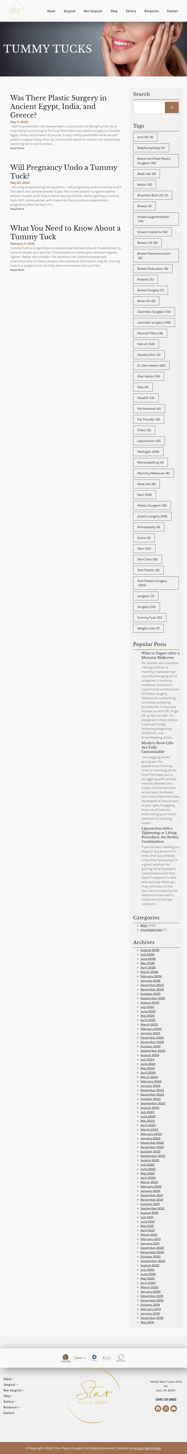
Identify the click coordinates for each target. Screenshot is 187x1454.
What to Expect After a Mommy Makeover (161, 655)
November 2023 (152, 1095)
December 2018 (151, 1318)
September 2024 (152, 1051)
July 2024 (147, 1059)
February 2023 (151, 1134)
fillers (144, 430)
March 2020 (149, 1287)
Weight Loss (148, 628)
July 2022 (147, 1165)
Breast (144, 206)
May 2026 (147, 963)
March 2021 (148, 1235)
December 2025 (152, 985)
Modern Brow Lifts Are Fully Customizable (157, 747)
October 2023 (150, 1099)
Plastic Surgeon (152, 505)
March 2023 (149, 1130)
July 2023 (147, 1112)
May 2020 (147, 1278)
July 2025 (147, 1007)
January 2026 (150, 981)
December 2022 (152, 1143)
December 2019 (151, 1296)
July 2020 (147, 1270)
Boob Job (146, 174)
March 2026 (149, 972)
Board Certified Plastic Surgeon (154, 161)
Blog (143, 925)
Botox (144, 184)
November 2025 (152, 989)
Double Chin (149, 355)
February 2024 (151, 1081)
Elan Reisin (148, 376)
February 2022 (151, 1186)
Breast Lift (147, 243)
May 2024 (147, 1068)
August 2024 (149, 1055)
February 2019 (150, 1309)
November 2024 (152, 1042)
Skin (144, 549)
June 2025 (148, 1011)
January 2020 (150, 1292)
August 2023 (149, 1108)
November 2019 (151, 1300)
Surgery (146, 607)
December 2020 (152, 1248)
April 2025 (148, 1020)
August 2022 (149, 1160)
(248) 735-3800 (165, 1399)
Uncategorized (151, 930)
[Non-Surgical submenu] (23, 1390)
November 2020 (152, 1252)
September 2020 (152, 1261)
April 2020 (148, 1283)
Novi (144, 495)
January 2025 (150, 1033)
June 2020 (148, 1274)
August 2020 (149, 1265)
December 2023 (152, 1090)
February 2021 (150, 1239)
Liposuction (149, 441)
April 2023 (148, 1125)
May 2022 (147, 1173)
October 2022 (150, 1151)
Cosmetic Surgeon (154, 312)
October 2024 (150, 1046)
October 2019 (150, 1305)
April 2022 (148, 1178)
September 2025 (152, 998)
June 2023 (148, 1116)
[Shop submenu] (12, 1396)
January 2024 (150, 1086)
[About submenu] (13, 1379)
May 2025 (147, 1016)
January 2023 (150, 1138)
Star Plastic (148, 570)
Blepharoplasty (151, 148)
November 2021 (151, 1200)
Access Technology (147, 1448)
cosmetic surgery (154, 322)
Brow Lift (146, 301)
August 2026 (149, 950)
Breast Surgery (150, 290)
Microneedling (150, 462)
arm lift (145, 137)
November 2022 (152, 1147)
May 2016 (147, 1322)
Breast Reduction (152, 269)
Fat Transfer (148, 419)
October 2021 (150, 1204)
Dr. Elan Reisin (151, 366)
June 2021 (147, 1222)
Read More (17, 148)
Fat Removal (149, 409)
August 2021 (149, 1213)
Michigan (148, 452)
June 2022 (148, 1169)
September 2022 (152, 1156)
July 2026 (147, 954)
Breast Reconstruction (154, 255)
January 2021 (150, 1243)
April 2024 (148, 1073)
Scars (144, 538)
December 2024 (152, 1038)
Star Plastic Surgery (152, 583)
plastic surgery (152, 516)
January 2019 (150, 1313)
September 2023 (152, 1103)
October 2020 (150, 1257)
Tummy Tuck (149, 618)
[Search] (172, 107)
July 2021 (147, 1217)
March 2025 (149, 1024)
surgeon (145, 596)
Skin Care (147, 559)
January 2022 (150, 1191)
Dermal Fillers (150, 333)
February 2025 (151, 1029)
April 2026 (148, 968)
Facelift (145, 398)
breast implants (152, 232)
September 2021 (152, 1208)
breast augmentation (153, 219)
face (142, 387)
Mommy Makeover (153, 473)
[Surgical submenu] (17, 1384)
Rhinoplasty (148, 527)
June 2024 (148, 1064)
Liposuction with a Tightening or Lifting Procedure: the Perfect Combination (160, 835)
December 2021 (151, 1195)
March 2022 (149, 1182)
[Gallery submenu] (15, 1401)
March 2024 (149, 1077)
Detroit (146, 344)
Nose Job (146, 484)
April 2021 (147, 1230)
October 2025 (150, 994)
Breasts (145, 279)
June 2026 (148, 959)
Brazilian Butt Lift (152, 195)
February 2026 (151, 976)
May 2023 (147, 1121)
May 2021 (147, 1226)
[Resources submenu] (19, 1407)
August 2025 (149, 1003)
